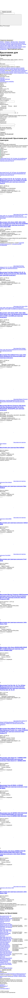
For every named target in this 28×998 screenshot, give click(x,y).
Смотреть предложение (7, 907)
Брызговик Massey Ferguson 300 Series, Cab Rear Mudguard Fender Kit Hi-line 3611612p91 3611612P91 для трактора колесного (13, 408)
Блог (24, 975)
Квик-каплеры (18, 44)
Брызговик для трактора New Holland (12, 447)
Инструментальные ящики (19, 46)
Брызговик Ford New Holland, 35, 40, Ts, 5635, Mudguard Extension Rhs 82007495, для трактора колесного (13, 274)
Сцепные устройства (5, 43)
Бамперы (14, 48)
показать (3, 132)
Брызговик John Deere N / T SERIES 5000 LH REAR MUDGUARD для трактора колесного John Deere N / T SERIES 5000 (13, 759)
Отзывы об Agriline (17, 975)
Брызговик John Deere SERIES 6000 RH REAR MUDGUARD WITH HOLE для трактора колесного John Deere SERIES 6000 (13, 853)
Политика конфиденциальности (18, 973)
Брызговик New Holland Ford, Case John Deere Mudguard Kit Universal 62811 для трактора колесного (13, 356)
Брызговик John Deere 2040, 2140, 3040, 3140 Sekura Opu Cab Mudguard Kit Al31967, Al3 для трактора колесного (5, 932)
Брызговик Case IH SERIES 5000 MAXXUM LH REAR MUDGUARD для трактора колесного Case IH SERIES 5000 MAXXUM (13, 814)
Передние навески (10, 44)
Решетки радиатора (16, 43)
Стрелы (15, 45)
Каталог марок (3, 976)
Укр (1, 971)
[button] (14, 33)
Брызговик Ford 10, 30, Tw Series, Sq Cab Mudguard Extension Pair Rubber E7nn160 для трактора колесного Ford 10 (6, 919)
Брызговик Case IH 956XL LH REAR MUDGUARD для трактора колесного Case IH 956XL (13, 787)
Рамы (5, 45)
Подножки (2, 44)
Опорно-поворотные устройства (11, 46)
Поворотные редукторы (6, 48)
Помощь (5, 968)
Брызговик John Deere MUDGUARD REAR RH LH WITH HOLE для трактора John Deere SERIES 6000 (13, 649)
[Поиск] (10, 19)
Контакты (10, 968)
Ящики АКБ (10, 45)
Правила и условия (5, 973)
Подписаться (4, 241)
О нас (1, 968)
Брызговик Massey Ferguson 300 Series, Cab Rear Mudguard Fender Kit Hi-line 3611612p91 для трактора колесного (5, 947)
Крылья (23, 43)
